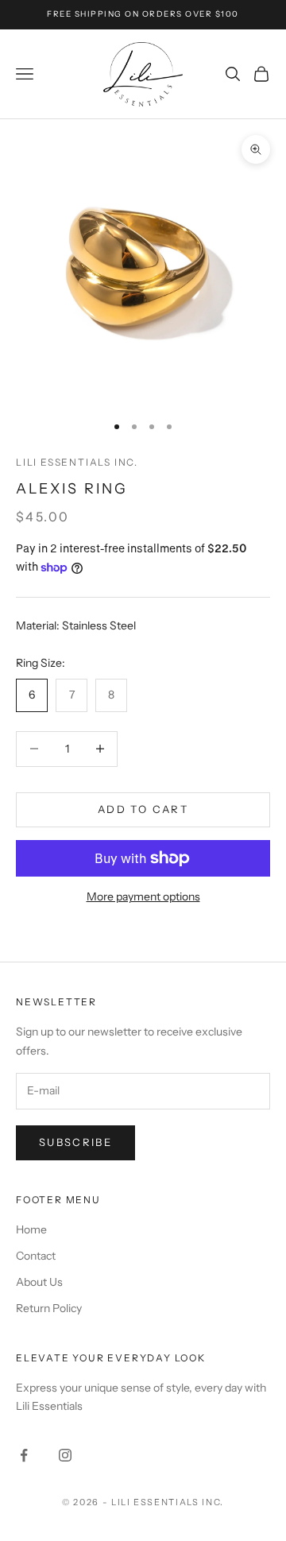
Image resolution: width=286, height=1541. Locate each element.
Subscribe (75, 1142)
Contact (36, 1256)
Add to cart (143, 809)
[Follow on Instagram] (65, 1455)
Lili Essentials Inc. (77, 462)
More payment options (143, 896)
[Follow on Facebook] (24, 1455)
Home (31, 1229)
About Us (39, 1282)
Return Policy (49, 1308)
